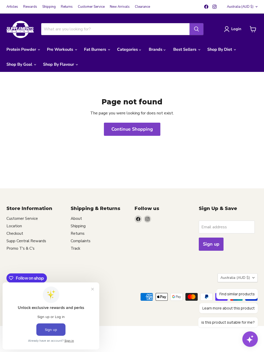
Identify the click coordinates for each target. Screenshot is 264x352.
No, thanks (82, 255)
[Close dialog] (227, 123)
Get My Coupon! (82, 242)
